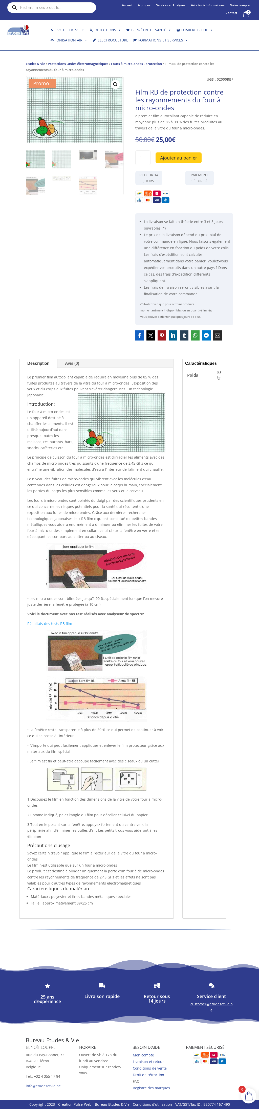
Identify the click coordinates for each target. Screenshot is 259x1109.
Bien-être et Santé (148, 30)
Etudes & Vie (35, 63)
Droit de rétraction (148, 1074)
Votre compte (240, 5)
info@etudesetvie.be (43, 1085)
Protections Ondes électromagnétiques (78, 63)
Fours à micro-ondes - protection (136, 63)
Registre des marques (151, 1087)
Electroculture (113, 40)
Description (38, 363)
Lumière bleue (194, 30)
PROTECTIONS (67, 30)
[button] (115, 84)
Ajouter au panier (178, 158)
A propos (144, 5)
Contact (231, 13)
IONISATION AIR (68, 40)
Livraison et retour (148, 1061)
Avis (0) (72, 363)
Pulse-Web (83, 1104)
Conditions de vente (150, 1068)
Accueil (127, 5)
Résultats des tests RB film (49, 623)
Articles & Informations (208, 5)
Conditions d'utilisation (152, 1104)
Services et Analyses (170, 5)
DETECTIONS (105, 30)
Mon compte (143, 1055)
